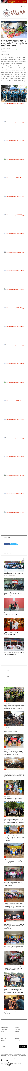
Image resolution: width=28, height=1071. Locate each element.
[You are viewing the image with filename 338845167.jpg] (15, 186)
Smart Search (18, 1027)
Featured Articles (5, 1035)
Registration (18, 1024)
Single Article (4, 1037)
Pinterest (17, 1040)
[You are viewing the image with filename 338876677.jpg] (15, 223)
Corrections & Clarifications (4, 1026)
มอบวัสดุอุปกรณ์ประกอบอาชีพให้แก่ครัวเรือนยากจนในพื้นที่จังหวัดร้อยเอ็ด (13, 947)
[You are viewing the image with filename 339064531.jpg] (15, 316)
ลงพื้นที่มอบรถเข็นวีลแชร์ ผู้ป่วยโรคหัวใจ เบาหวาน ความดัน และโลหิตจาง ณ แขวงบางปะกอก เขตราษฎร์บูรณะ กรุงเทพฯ (14, 800)
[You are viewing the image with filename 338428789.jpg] (15, 130)
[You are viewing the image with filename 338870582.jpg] (15, 205)
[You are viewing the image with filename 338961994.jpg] (15, 297)
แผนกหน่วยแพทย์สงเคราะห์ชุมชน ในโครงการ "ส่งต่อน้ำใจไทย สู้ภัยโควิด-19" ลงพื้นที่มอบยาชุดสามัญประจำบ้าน (13, 968)
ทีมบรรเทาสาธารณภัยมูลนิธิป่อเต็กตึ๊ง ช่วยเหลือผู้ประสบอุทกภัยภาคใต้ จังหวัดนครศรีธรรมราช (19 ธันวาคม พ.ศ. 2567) (14, 707)
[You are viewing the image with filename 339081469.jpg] (15, 372)
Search (17, 1026)
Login (16, 1022)
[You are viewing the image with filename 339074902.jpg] (15, 353)
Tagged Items (4, 1038)
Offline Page (18, 1029)
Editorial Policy (5, 1024)
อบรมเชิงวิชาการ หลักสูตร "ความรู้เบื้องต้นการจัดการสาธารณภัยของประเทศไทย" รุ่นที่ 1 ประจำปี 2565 (14, 775)
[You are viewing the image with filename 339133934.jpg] (15, 483)
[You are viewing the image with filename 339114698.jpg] (15, 390)
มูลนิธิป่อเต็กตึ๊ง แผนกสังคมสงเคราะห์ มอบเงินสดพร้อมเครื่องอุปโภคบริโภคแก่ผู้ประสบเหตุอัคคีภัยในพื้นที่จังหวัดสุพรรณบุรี (14, 991)
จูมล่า (2, 1059)
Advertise (3, 1031)
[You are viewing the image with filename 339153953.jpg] (15, 502)
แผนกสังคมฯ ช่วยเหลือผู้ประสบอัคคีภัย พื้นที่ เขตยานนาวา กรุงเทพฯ (13, 730)
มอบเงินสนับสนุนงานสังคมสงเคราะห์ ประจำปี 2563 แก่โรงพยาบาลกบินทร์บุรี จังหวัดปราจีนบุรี (13, 884)
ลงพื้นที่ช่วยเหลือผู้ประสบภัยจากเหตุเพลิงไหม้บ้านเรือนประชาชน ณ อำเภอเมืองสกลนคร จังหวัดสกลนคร (13, 861)
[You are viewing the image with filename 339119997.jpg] (15, 446)
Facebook (17, 1037)
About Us (3, 1022)
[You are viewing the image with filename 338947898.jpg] (15, 279)
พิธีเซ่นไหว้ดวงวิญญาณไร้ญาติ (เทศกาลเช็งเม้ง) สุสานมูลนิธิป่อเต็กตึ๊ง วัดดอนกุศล (14, 43)
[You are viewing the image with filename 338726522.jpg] (15, 167)
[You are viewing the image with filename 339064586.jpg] (15, 335)
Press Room (4, 1029)
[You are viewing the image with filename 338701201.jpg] (15, 149)
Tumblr (17, 1038)
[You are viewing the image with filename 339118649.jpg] (15, 428)
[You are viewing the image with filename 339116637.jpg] (15, 409)
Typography (4, 1040)
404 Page (17, 1031)
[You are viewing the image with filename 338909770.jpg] (15, 242)
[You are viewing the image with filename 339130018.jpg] (15, 465)
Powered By (14, 1064)
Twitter (17, 1035)
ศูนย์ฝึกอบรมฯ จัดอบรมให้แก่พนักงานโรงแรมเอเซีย (12, 1012)
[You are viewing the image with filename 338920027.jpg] (15, 260)
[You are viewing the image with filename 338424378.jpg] (15, 112)
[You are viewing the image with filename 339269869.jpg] (15, 520)
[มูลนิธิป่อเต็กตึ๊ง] (14, 13)
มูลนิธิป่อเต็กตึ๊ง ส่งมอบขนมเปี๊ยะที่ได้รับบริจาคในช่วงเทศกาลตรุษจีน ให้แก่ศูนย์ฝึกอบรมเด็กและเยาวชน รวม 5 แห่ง (14, 753)
